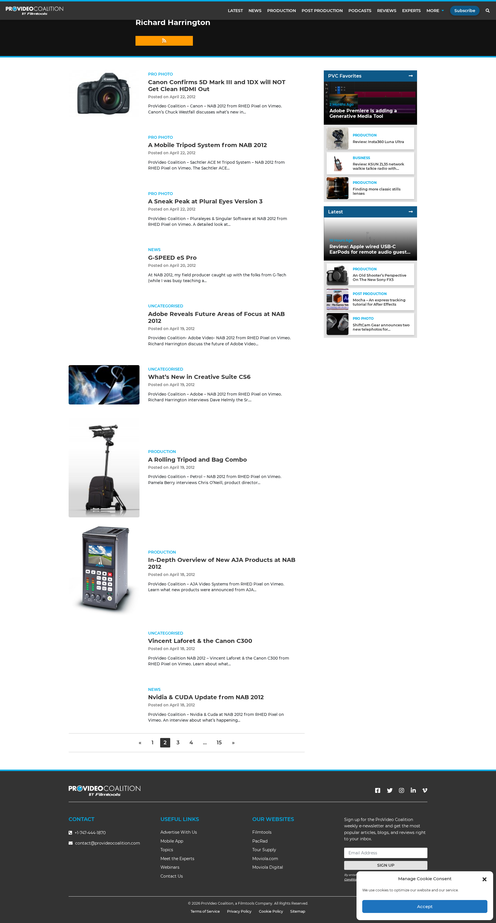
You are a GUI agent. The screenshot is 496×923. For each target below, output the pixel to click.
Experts (411, 11)
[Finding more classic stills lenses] (337, 188)
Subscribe (464, 10)
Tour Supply (264, 849)
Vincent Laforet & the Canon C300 (200, 640)
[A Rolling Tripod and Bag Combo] (104, 467)
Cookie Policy (271, 911)
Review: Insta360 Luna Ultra (378, 142)
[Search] (488, 11)
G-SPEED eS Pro (172, 257)
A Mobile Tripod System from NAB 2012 (207, 145)
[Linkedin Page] (413, 790)
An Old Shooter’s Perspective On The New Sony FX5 (379, 277)
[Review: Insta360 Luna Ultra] (337, 138)
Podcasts (359, 11)
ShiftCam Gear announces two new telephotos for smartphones (381, 329)
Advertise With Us (178, 832)
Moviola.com (265, 858)
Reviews (386, 11)
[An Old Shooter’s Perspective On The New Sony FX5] (337, 274)
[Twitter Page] (390, 790)
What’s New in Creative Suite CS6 (199, 376)
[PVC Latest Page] (411, 212)
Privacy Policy (239, 911)
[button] (484, 879)
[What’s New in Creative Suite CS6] (104, 384)
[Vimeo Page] (424, 790)
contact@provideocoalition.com (107, 843)
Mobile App (171, 841)
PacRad (260, 841)
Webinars (169, 867)
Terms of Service (205, 911)
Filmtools (262, 832)
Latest (235, 11)
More (433, 11)
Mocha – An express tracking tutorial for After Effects (379, 302)
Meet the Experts (177, 858)
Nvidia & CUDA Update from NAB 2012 (206, 697)
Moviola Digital (267, 867)
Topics (166, 849)
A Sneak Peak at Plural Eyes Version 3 (205, 201)
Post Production (322, 11)
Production (281, 11)
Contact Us (171, 876)
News (255, 11)
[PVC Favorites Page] (411, 76)
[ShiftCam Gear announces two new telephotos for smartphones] (337, 323)
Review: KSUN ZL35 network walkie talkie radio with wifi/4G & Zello (378, 168)
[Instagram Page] (401, 790)
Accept (425, 906)
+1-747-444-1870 (89, 832)
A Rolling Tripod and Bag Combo (197, 459)
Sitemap (297, 911)
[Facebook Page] (377, 790)
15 (219, 742)
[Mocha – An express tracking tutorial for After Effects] (337, 299)
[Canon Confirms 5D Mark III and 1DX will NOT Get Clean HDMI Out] (104, 93)
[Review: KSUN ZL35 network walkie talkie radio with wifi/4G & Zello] (337, 163)
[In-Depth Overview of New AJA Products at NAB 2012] (104, 571)
